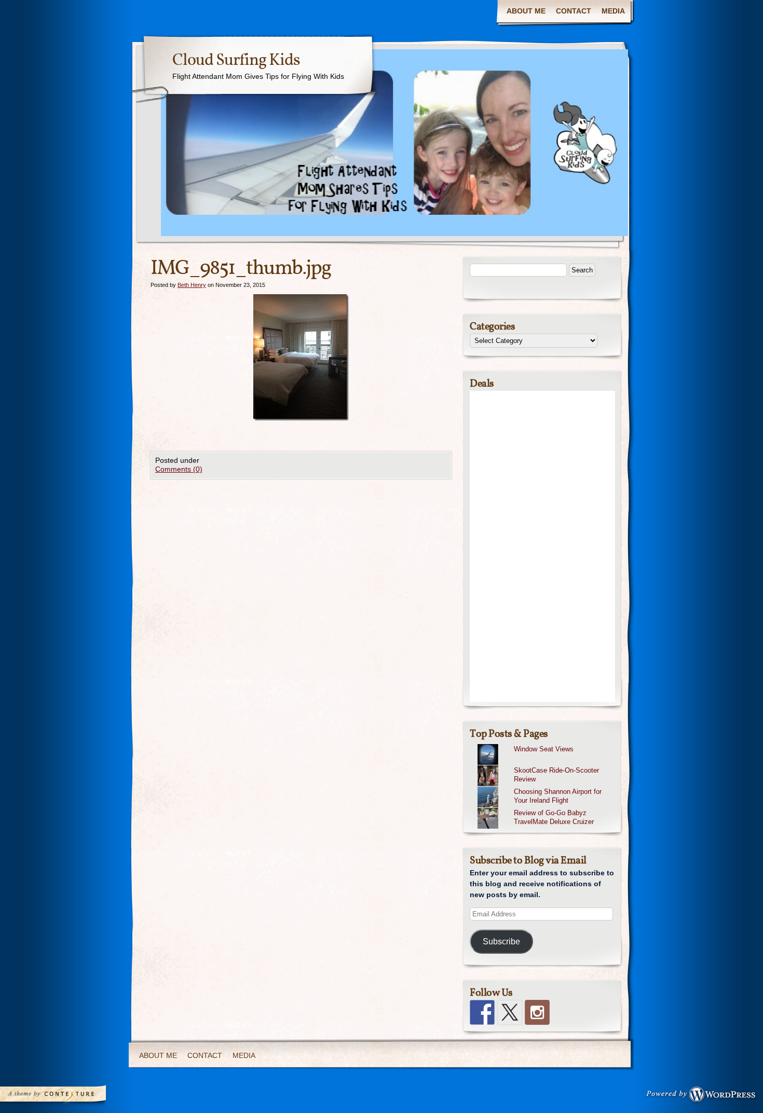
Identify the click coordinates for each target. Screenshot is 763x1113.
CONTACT (573, 11)
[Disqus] (301, 608)
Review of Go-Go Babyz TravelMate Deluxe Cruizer (554, 817)
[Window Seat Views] (546, 744)
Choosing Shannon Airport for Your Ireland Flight (558, 796)
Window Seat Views (544, 749)
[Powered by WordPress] (704, 1096)
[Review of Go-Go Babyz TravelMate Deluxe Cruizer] (546, 807)
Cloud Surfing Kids (236, 60)
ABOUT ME (526, 11)
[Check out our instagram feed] (537, 1012)
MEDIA (613, 11)
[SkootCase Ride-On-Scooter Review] (546, 765)
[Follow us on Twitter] (509, 1012)
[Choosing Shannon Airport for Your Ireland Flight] (546, 786)
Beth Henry (192, 285)
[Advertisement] (542, 546)
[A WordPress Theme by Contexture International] (67, 1096)
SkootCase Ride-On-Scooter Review (556, 774)
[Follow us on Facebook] (482, 1012)
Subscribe (501, 941)
